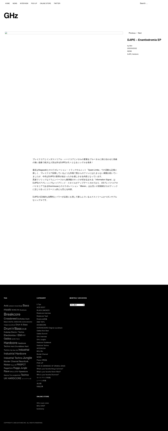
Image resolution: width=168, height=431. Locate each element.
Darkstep (21, 318)
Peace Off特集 (42, 360)
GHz (11, 15)
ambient (11, 306)
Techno (25, 374)
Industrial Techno (13, 358)
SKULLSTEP (14, 371)
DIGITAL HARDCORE (15, 322)
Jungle (27, 357)
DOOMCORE (41, 325)
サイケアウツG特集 (44, 377)
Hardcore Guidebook (44, 342)
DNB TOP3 (41, 322)
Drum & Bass (22, 324)
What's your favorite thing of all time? (50, 368)
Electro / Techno (17, 332)
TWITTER (57, 3)
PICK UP (34, 3)
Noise (7, 364)
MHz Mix (40, 351)
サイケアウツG (26, 379)
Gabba (7, 338)
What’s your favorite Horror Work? (49, 371)
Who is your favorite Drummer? (48, 374)
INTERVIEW (24, 3)
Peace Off (13, 365)
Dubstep (7, 332)
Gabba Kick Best (43, 330)
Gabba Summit (42, 333)
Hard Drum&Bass (17, 346)
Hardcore (135, 54)
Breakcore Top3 (42, 316)
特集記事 (40, 386)
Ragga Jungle (20, 367)
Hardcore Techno (43, 345)
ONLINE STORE (45, 3)
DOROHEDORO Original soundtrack (49, 328)
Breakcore (12, 314)
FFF (24, 335)
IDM (16, 350)
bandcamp (40, 409)
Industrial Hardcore (15, 353)
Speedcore (23, 371)
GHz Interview (42, 336)
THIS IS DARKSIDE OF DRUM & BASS (51, 366)
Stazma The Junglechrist (12, 375)
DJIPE (129, 54)
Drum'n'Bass (13, 328)
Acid (6, 305)
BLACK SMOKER (43, 310)
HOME (7, 3)
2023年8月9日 (132, 48)
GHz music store (43, 403)
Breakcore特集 (42, 319)
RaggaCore (8, 368)
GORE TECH (16, 339)
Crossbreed (10, 318)
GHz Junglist (41, 339)
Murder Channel (11, 361)
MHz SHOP (41, 406)
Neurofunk (23, 361)
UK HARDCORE (12, 378)
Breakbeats (23, 310)
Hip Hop (12, 350)
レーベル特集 (41, 380)
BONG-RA (15, 310)
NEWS (15, 3)
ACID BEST (41, 307)
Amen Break (18, 306)
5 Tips (39, 304)
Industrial (23, 349)
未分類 (39, 383)
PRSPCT (21, 364)
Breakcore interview (44, 313)
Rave (6, 371)
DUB (24, 328)
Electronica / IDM (13, 335)
